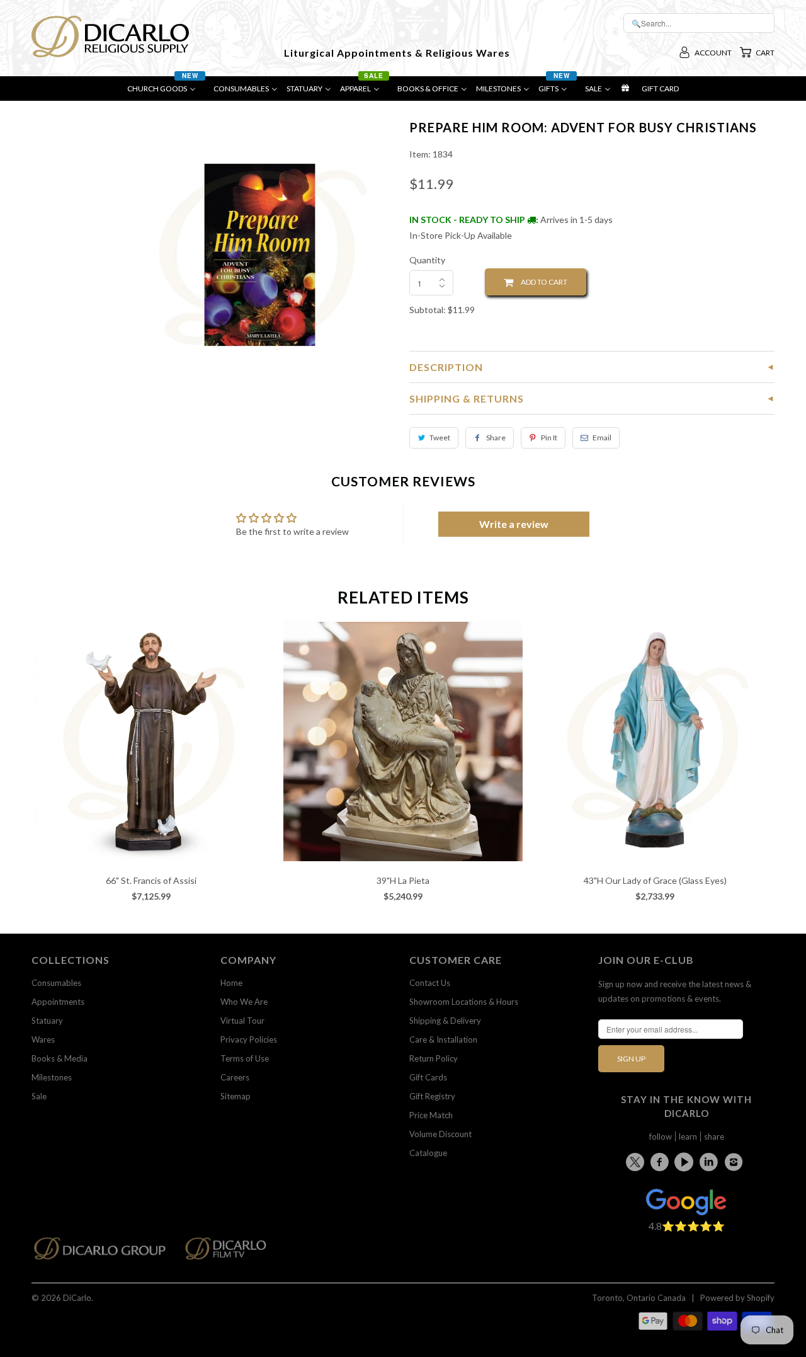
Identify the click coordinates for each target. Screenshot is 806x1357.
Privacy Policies (248, 1039)
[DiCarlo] (110, 35)
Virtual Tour (242, 1021)
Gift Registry (432, 1096)
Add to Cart (540, 282)
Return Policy (433, 1058)
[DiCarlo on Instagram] (735, 1162)
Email (602, 437)
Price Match (431, 1115)
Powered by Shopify (737, 1298)
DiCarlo (77, 1298)
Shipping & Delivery (445, 1021)
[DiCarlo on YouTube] (685, 1162)
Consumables (56, 983)
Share (496, 437)
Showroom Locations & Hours (463, 1002)
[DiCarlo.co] (106, 1252)
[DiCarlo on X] (637, 1159)
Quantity (427, 260)
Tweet (439, 437)
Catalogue (428, 1153)
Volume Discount (440, 1134)
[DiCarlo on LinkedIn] (711, 1162)
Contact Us (429, 983)
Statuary (47, 1021)
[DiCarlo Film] (232, 1252)
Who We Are (244, 1002)
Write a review (513, 524)
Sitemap (235, 1096)
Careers (234, 1077)
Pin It (549, 437)
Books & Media (59, 1058)
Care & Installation (443, 1039)
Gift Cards (428, 1077)
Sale (39, 1096)
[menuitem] (166, 92)
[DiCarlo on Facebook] (661, 1162)
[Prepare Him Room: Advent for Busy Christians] (260, 255)
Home (231, 983)
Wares (43, 1039)
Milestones (51, 1077)
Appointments (57, 1002)
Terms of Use (244, 1058)
